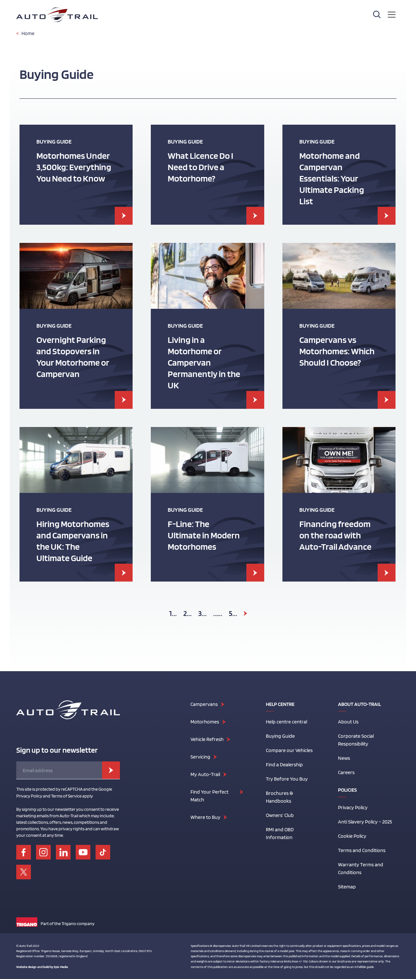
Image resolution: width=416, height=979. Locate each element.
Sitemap (347, 887)
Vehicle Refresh (207, 739)
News (344, 758)
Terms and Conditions (361, 850)
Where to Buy (205, 817)
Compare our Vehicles (289, 750)
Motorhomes (204, 722)
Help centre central (286, 722)
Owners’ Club (280, 815)
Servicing (200, 757)
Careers (346, 772)
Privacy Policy (353, 807)
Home (27, 33)
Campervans (204, 704)
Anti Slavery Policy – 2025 (365, 822)
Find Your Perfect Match (209, 796)
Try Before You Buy (287, 779)
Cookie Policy (352, 836)
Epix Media (61, 967)
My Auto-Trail (205, 774)
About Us (348, 722)
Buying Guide (280, 736)
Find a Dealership (284, 764)
